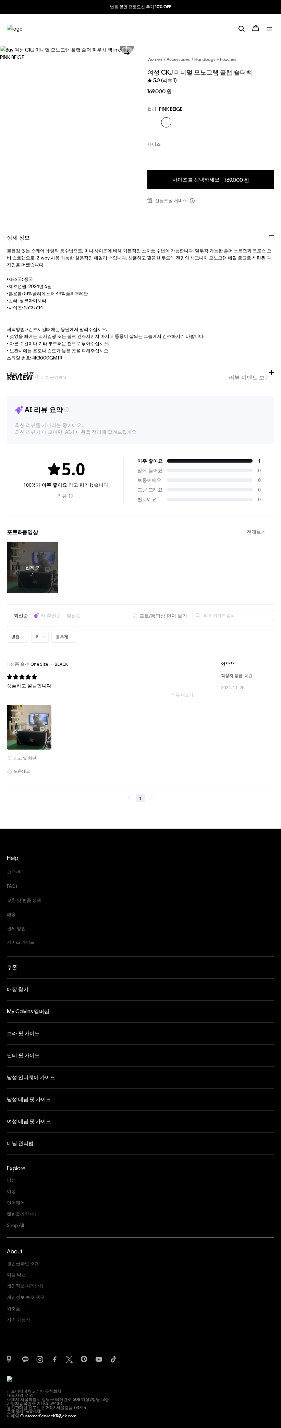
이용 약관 (16, 1274)
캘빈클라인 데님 (23, 1214)
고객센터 (16, 872)
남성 (11, 1180)
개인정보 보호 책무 (26, 1297)
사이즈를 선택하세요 (210, 179)
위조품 (13, 1308)
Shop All (15, 1225)
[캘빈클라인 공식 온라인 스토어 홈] (15, 28)
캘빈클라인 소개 (23, 1263)
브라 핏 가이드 (23, 1033)
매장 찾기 (17, 989)
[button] (127, 53)
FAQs (12, 886)
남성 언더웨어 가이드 (31, 1077)
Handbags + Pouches (215, 59)
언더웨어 (16, 1202)
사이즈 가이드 (21, 942)
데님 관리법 (20, 1143)
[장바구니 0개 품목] (255, 28)
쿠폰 (12, 967)
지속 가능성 (18, 1319)
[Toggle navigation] (270, 28)
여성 (11, 1191)
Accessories (178, 59)
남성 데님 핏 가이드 (29, 1099)
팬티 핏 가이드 (23, 1055)
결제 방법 (16, 928)
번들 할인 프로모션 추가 (140, 6)
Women (154, 59)
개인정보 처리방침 (25, 1285)
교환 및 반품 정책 (24, 900)
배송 (11, 914)
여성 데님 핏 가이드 (29, 1121)
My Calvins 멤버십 (28, 1011)
